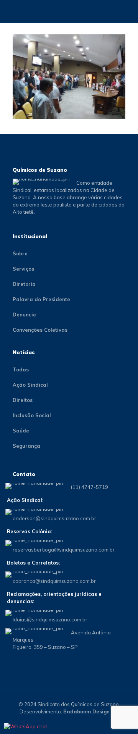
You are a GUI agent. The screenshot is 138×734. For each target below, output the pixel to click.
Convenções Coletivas (40, 330)
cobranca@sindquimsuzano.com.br (54, 581)
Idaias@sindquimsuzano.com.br (50, 619)
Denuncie (24, 314)
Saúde (21, 430)
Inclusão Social (32, 415)
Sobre (20, 253)
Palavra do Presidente (41, 299)
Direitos (23, 400)
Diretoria (24, 284)
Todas (21, 369)
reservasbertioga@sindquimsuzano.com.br (64, 550)
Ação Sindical (30, 385)
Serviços (23, 269)
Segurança (26, 446)
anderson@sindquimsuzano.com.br (54, 518)
